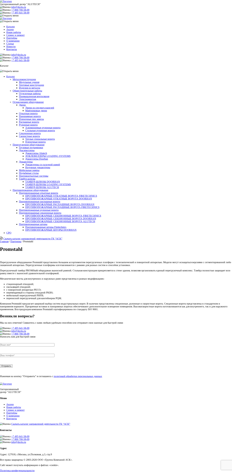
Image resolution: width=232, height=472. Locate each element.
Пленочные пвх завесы (31, 119)
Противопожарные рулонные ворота (39, 210)
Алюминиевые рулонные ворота (42, 127)
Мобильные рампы (29, 170)
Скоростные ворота (29, 136)
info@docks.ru (18, 7)
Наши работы (13, 32)
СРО (8, 232)
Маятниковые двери (36, 110)
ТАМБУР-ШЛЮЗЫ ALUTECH (42, 187)
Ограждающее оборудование (28, 102)
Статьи (10, 43)
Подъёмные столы (29, 173)
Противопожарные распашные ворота (39, 201)
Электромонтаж (27, 99)
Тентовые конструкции (31, 85)
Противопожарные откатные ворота (38, 193)
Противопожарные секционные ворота (40, 213)
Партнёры (11, 38)
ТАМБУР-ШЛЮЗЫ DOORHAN (42, 181)
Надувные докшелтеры (37, 167)
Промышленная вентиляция (34, 96)
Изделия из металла (29, 88)
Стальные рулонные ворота (40, 130)
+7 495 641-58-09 (20, 12)
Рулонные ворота (28, 124)
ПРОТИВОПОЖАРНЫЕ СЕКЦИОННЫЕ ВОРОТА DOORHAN (60, 218)
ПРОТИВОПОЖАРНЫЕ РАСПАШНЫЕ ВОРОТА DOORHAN (59, 204)
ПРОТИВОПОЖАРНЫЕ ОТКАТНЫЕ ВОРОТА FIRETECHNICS (61, 195)
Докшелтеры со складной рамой (42, 164)
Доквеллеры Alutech (36, 153)
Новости (11, 46)
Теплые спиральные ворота (40, 139)
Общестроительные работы (27, 90)
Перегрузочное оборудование (29, 144)
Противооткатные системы (33, 176)
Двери (22, 105)
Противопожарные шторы (33, 224)
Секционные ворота (30, 133)
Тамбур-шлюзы (27, 178)
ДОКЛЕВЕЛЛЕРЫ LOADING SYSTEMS (48, 156)
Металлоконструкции (24, 79)
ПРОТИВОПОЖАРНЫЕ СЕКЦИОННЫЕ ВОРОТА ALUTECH (60, 221)
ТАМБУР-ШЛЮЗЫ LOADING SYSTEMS (48, 184)
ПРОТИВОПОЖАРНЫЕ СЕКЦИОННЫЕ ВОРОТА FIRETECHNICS (63, 215)
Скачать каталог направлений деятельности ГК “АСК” (32, 238)
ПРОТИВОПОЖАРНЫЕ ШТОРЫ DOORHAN (51, 230)
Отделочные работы (30, 93)
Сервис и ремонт (15, 35)
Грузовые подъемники (31, 147)
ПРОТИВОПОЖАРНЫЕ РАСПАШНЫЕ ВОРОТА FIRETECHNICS (62, 207)
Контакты (11, 49)
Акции (10, 29)
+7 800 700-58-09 (20, 10)
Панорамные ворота (30, 116)
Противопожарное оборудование (30, 190)
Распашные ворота (29, 122)
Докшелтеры (26, 161)
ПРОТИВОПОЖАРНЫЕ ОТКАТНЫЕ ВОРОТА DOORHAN (58, 198)
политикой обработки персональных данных (78, 376)
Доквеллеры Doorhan (36, 159)
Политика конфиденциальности (17, 470)
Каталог (10, 26)
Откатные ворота (28, 113)
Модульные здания (29, 82)
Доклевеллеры (27, 150)
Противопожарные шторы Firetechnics (45, 227)
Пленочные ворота (35, 141)
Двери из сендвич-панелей (39, 107)
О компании (13, 40)
